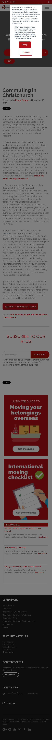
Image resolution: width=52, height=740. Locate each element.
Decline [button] (26, 52)
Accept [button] (25, 44)
